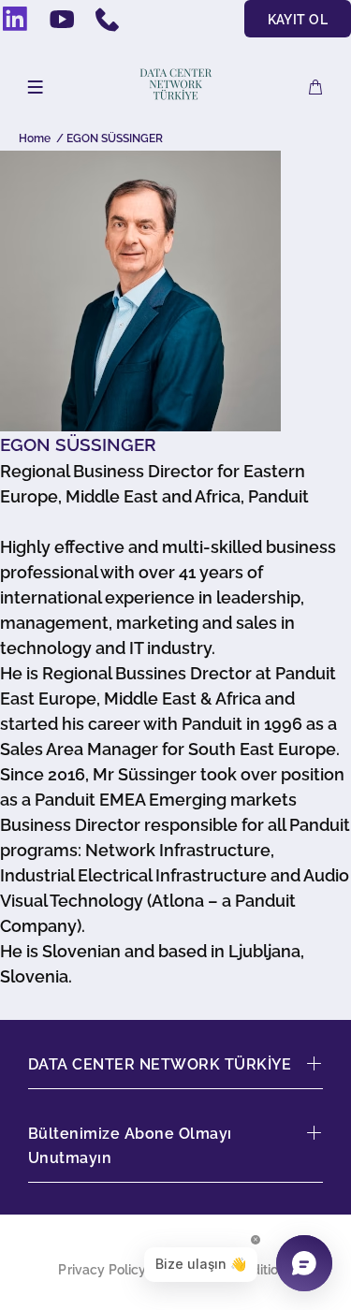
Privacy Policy (102, 1269)
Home (35, 138)
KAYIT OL (298, 19)
